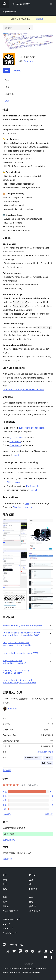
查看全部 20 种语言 (45, 752)
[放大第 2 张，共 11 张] (23, 552)
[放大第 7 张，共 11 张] (50, 573)
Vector (49, 763)
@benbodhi (15, 441)
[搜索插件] (30, 27)
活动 (31, 901)
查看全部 (49, 814)
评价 (7, 87)
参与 (31, 897)
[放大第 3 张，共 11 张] (23, 593)
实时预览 (17, 70)
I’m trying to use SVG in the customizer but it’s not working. (18, 643)
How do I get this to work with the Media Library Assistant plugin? (19, 681)
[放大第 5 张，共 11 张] (50, 556)
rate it (16, 455)
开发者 (6, 906)
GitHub (34, 490)
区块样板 (33, 889)
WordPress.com (11, 919)
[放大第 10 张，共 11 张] (50, 599)
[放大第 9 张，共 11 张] (50, 591)
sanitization (48, 758)
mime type (29, 758)
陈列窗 (32, 875)
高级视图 (7, 770)
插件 (31, 884)
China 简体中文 (16, 944)
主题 (31, 879)
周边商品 (34, 911)
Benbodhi (28, 61)
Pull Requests (32, 486)
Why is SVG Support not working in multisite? (14, 661)
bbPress (8, 928)
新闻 (5, 879)
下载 (6, 70)
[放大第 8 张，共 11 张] (50, 584)
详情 (7, 80)
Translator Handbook (23, 507)
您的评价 (7, 814)
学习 (5, 897)
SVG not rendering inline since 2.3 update (22, 625)
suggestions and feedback (32, 427)
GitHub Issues (13, 482)
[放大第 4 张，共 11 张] (50, 522)
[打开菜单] (52, 4)
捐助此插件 (8, 859)
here (27, 503)
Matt (6, 924)
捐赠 (32, 906)
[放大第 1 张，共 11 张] (23, 522)
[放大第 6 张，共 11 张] (50, 566)
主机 (5, 884)
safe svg (38, 758)
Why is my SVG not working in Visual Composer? (16, 671)
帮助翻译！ (40, 19)
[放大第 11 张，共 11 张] (50, 606)
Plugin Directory (9, 12)
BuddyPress (10, 933)
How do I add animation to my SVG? (20, 653)
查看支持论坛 (9, 839)
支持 (7, 100)
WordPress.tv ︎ (10, 911)
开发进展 (9, 93)
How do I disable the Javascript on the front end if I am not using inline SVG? (21, 634)
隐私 (5, 889)
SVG (43, 763)
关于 (5, 875)
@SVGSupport (16, 437)
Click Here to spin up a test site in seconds (23, 389)
